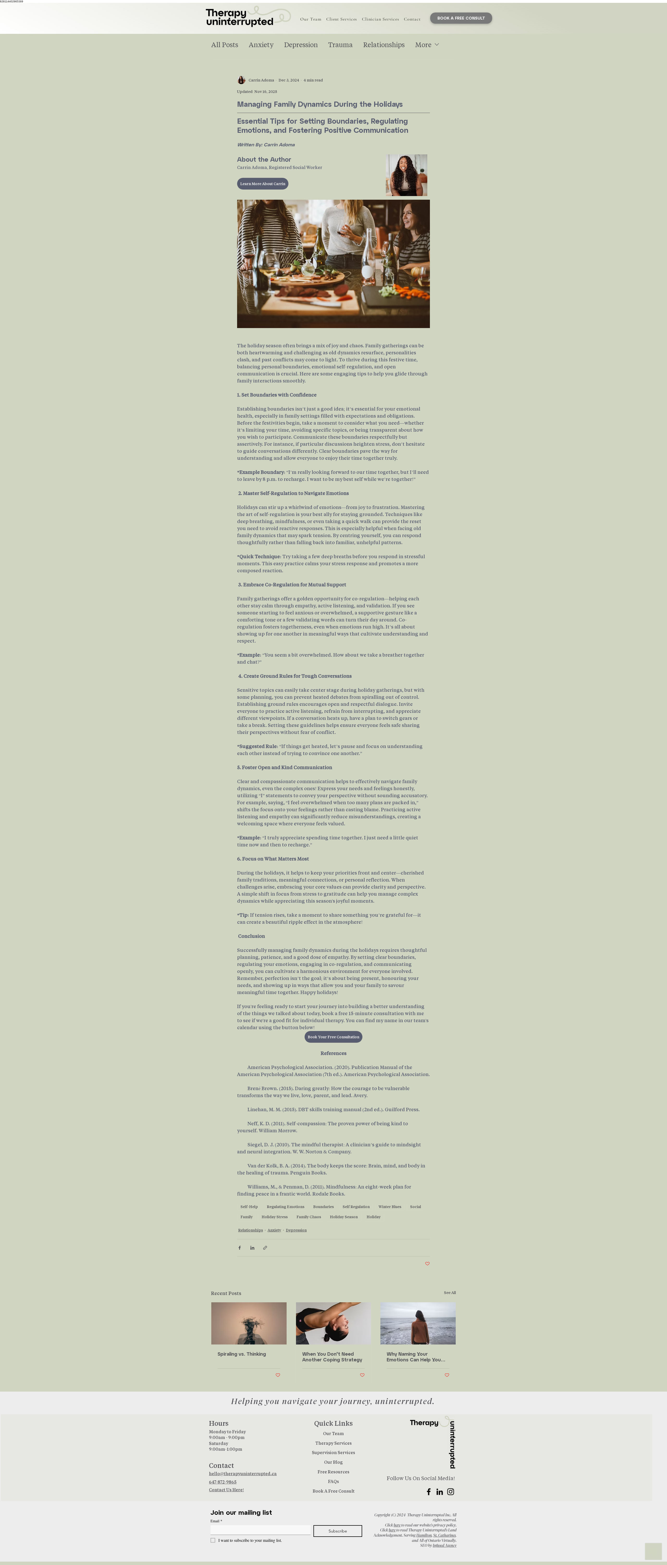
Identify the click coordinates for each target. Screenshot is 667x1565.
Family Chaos (309, 1216)
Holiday (374, 1216)
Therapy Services (333, 1443)
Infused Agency (444, 1545)
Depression (301, 44)
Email (216, 1521)
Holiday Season (344, 1216)
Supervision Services (333, 1452)
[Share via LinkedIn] (252, 1247)
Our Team (333, 1433)
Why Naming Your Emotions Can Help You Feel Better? (414, 1356)
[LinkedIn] (439, 1491)
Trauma (340, 44)
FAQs (333, 1481)
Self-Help (249, 1206)
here (397, 1525)
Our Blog (333, 1462)
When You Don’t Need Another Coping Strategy (332, 1356)
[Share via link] (265, 1247)
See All (450, 1292)
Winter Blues (390, 1206)
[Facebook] (428, 1491)
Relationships (384, 44)
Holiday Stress (275, 1216)
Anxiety (261, 44)
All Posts (224, 44)
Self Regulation (356, 1206)
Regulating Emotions (285, 1206)
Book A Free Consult (334, 1491)
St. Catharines (444, 1535)
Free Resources (333, 1471)
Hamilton (424, 1535)
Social (415, 1206)
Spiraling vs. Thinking (242, 1354)
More (423, 44)
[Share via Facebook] (239, 1247)
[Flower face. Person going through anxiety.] (249, 1323)
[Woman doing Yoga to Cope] (333, 1323)
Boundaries (323, 1206)
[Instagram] (450, 1491)
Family (246, 1216)
